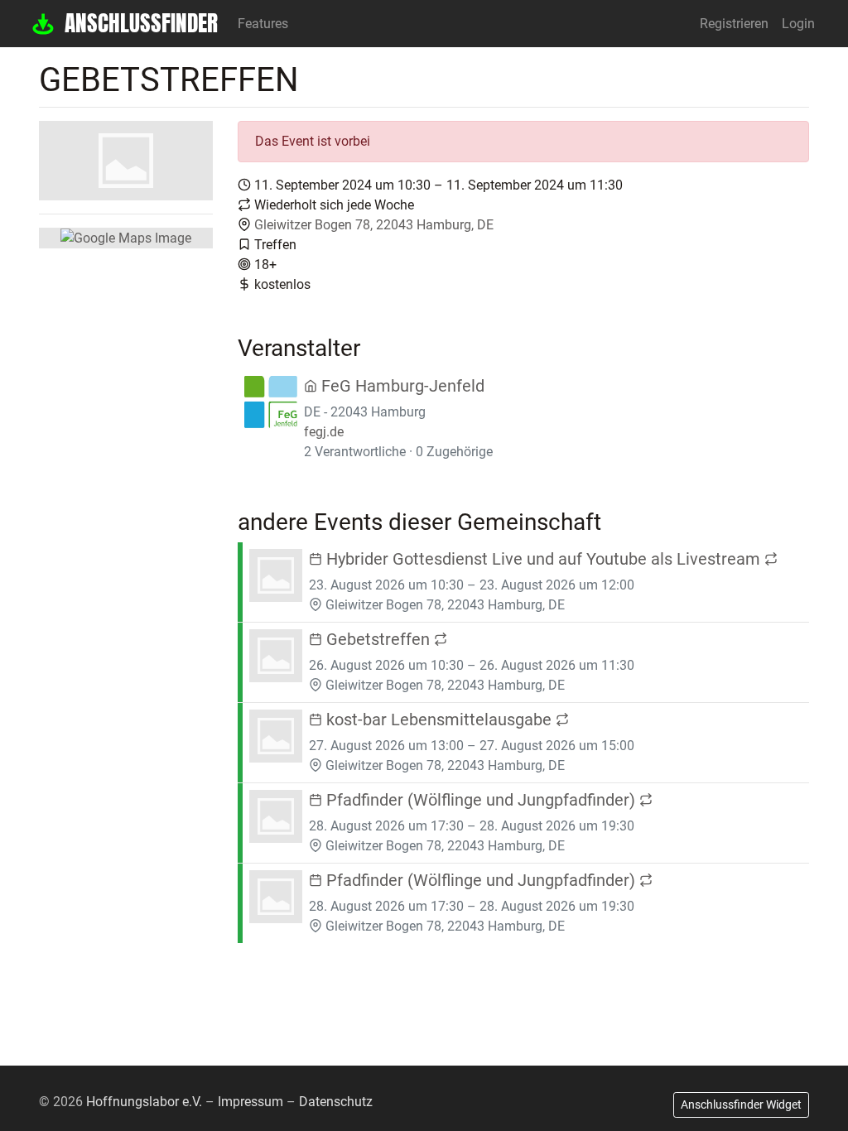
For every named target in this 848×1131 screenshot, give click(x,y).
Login (798, 23)
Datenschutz (336, 1101)
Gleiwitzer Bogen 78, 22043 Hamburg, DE (374, 225)
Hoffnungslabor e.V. (144, 1101)
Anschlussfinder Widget (741, 1104)
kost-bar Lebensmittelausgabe (439, 719)
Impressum (250, 1101)
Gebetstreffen (378, 639)
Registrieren (734, 23)
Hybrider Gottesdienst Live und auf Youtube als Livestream (543, 559)
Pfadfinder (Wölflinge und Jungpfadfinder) (480, 800)
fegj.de (324, 432)
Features (263, 23)
